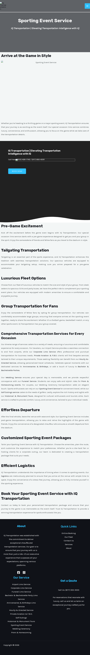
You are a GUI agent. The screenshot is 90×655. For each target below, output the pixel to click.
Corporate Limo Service (45, 352)
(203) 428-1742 (23, 159)
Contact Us (69, 540)
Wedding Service (14, 377)
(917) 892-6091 (38, 159)
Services (69, 544)
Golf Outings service (10, 392)
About (68, 548)
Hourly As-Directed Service (21, 610)
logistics (5, 476)
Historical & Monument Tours (19, 396)
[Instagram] (24, 572)
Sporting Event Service (49, 388)
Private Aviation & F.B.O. (45, 355)
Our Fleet (69, 537)
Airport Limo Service (21, 584)
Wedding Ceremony (21, 629)
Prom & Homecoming (21, 632)
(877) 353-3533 (72, 590)
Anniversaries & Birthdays (35, 366)
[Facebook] (18, 572)
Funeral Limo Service (21, 592)
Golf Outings (21, 617)
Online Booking (69, 533)
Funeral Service (29, 381)
